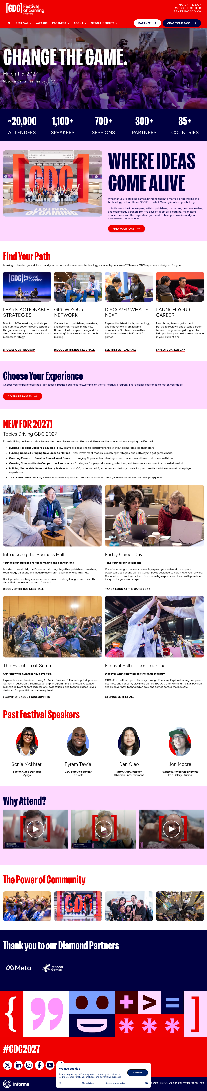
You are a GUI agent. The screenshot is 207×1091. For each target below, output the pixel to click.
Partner (144, 23)
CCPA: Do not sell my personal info (182, 1082)
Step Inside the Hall (119, 697)
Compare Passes (20, 396)
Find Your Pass (124, 228)
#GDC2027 (21, 1049)
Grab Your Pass (178, 23)
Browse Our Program (19, 349)
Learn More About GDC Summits (26, 697)
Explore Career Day (170, 349)
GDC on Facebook (39, 1065)
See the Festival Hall (120, 349)
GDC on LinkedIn (18, 1065)
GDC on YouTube (50, 1065)
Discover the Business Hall (74, 349)
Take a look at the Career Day (127, 589)
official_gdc (7, 1065)
